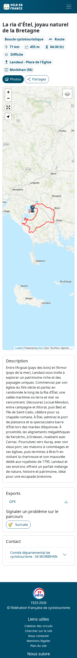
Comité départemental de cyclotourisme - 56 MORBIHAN (33, 554)
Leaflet (19, 348)
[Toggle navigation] (69, 6)
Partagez (39, 79)
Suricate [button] (21, 524)
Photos (15, 79)
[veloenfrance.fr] (12, 7)
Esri (40, 348)
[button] (32, 208)
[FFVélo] (38, 593)
